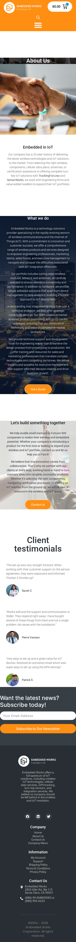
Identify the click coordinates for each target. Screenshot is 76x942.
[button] (38, 25)
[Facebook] (27, 816)
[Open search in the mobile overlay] (38, 17)
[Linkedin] (38, 816)
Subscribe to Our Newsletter (38, 729)
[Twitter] (48, 816)
